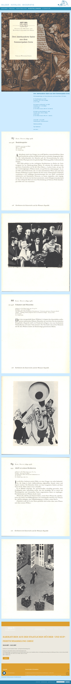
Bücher (4, 8)
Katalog (16, 5)
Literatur (46, 8)
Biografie (28, 5)
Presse (12, 8)
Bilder (5, 5)
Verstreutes (21, 8)
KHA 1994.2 (35, 129)
